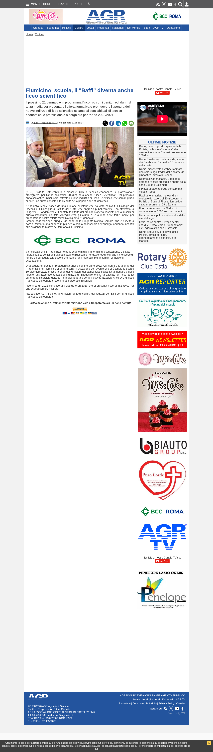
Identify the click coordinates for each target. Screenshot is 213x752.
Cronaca (38, 27)
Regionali (103, 27)
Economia (53, 27)
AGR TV (158, 27)
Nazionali (118, 27)
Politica (66, 27)
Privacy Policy (166, 703)
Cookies (180, 703)
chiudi (81, 745)
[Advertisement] (106, 61)
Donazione (173, 27)
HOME (47, 4)
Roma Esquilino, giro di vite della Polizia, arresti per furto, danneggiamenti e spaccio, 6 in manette (158, 236)
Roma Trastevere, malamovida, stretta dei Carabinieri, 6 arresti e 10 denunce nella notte (161, 162)
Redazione (124, 703)
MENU (35, 4)
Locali (90, 27)
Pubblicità (151, 703)
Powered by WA (176, 713)
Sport (147, 27)
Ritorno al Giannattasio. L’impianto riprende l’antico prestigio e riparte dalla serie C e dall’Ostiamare (162, 181)
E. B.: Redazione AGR (45, 122)
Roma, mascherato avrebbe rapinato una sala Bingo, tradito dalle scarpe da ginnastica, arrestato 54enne (161, 172)
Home (29, 34)
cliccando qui (25, 745)
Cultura (79, 27)
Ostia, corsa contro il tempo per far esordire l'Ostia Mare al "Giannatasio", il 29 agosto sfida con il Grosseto (161, 225)
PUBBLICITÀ (82, 4)
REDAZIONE (62, 4)
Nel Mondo (133, 27)
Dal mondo (168, 699)
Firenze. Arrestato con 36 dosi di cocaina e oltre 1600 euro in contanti (160, 210)
